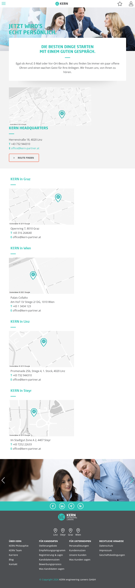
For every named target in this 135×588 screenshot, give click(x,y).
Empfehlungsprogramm (52, 550)
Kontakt (13, 564)
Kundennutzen (77, 550)
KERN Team (15, 550)
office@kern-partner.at (25, 148)
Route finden (25, 157)
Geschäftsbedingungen (112, 555)
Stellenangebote (48, 545)
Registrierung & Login (51, 555)
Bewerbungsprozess (50, 564)
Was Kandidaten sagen (51, 568)
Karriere (13, 555)
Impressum (105, 550)
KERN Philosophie (18, 545)
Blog (11, 559)
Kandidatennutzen (49, 559)
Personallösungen (79, 545)
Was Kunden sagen (79, 559)
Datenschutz (106, 545)
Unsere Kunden (77, 555)
